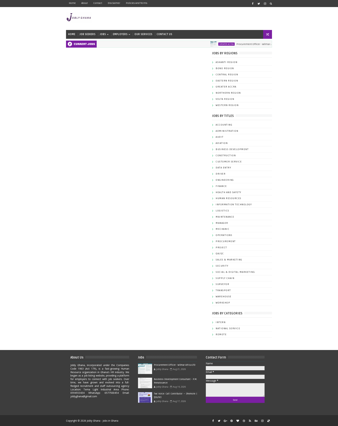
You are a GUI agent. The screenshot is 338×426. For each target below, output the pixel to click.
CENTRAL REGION (227, 74)
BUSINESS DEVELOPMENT (232, 149)
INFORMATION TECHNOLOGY (234, 204)
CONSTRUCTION (226, 155)
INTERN (221, 322)
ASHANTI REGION (226, 62)
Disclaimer (114, 3)
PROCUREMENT (226, 241)
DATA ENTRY (223, 167)
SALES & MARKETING (229, 259)
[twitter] (258, 3)
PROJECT (221, 247)
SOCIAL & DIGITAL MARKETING (235, 271)
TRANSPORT (223, 290)
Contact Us (164, 34)
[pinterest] (231, 420)
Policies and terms (136, 3)
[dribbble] (243, 420)
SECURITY (222, 265)
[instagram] (265, 3)
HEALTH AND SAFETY (228, 192)
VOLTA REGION (225, 99)
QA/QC (220, 253)
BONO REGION (225, 68)
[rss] (250, 420)
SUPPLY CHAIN (225, 278)
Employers (120, 34)
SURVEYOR (222, 284)
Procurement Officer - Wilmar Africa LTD (253, 44)
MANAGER (222, 222)
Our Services (143, 34)
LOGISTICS (222, 210)
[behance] (256, 420)
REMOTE (221, 334)
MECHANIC (222, 228)
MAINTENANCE (225, 216)
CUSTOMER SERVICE (229, 161)
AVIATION (222, 143)
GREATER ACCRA (221, 44)
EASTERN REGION (227, 80)
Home (72, 3)
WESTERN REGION (227, 105)
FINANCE (221, 186)
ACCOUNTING (224, 124)
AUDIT (220, 136)
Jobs (103, 34)
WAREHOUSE (223, 296)
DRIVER (221, 173)
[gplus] (225, 420)
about (84, 3)
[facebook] (252, 3)
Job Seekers (88, 34)
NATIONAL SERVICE (228, 328)
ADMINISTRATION (227, 130)
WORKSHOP (223, 302)
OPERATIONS (224, 235)
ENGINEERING (225, 179)
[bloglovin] (237, 420)
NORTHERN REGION (228, 92)
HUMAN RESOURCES (228, 198)
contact (97, 3)
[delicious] (268, 420)
